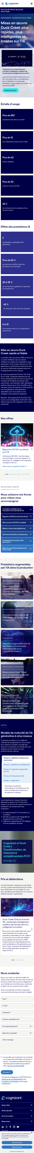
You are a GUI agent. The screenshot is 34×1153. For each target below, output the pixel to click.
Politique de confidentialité (12, 1079)
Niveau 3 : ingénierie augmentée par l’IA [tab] (16, 770)
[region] (17, 1142)
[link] (11, 3)
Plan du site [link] (5, 1130)
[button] (3, 3)
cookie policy (23, 1137)
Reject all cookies (17, 1147)
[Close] (31, 1132)
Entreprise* (6, 1012)
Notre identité (7, 1111)
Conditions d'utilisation (10, 1081)
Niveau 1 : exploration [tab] (11, 780)
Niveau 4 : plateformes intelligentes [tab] (17, 765)
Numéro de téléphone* (10, 1019)
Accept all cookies (17, 1142)
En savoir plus (10, 90)
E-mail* (5, 1006)
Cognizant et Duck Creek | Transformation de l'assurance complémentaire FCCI (16, 850)
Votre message (7, 1040)
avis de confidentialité (16, 1066)
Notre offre (6, 1105)
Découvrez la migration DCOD (13, 466)
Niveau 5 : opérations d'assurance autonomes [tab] (16, 759)
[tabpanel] (17, 790)
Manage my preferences (17, 1151)
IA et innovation (7, 1116)
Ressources (6, 1121)
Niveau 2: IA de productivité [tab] (14, 776)
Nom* (4, 999)
